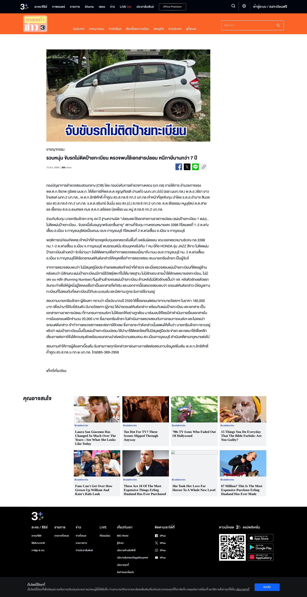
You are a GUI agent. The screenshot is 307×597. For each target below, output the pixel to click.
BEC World (122, 536)
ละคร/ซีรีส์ (36, 536)
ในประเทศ (78, 28)
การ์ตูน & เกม (38, 550)
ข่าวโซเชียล (115, 28)
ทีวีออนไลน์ (105, 536)
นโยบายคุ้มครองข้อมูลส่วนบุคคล (132, 558)
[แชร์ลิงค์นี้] (203, 166)
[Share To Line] (195, 166)
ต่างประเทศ (175, 28)
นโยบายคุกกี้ (123, 565)
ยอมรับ (267, 587)
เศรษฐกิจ (158, 28)
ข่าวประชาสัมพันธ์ (84, 550)
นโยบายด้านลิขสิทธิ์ (126, 550)
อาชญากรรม (96, 28)
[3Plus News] (44, 24)
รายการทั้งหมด (61, 536)
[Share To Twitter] (187, 166)
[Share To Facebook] (178, 166)
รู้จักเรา (120, 543)
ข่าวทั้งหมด (81, 536)
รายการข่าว (81, 543)
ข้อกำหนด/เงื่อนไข (125, 572)
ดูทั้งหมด (191, 28)
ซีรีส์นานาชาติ (38, 543)
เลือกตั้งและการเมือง (137, 28)
